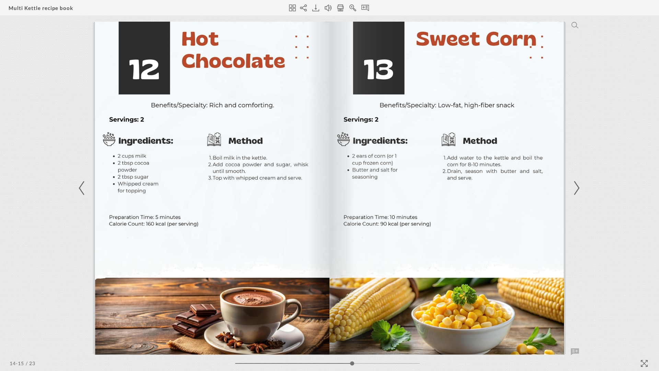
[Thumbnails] (292, 8)
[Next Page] (575, 188)
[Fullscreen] (644, 363)
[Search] (575, 25)
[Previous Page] (82, 188)
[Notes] (365, 8)
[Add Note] (575, 352)
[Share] (303, 8)
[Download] (316, 8)
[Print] (340, 8)
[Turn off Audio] (328, 8)
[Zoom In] (353, 8)
